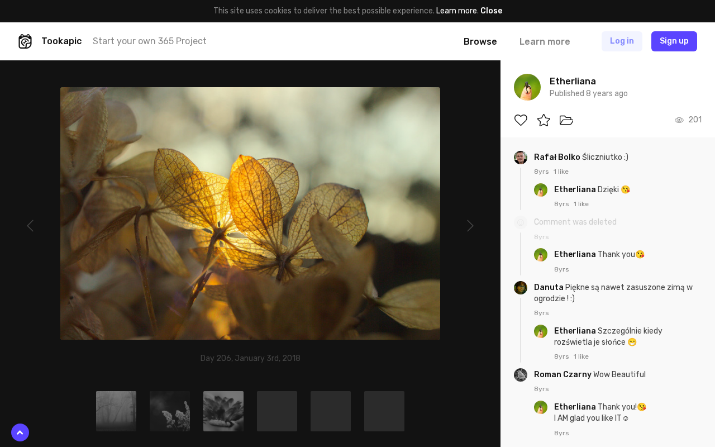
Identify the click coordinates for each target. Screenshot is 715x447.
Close (491, 11)
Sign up (674, 41)
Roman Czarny (563, 374)
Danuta (549, 287)
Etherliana (576, 189)
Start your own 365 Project (150, 41)
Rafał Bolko (558, 157)
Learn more (456, 11)
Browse (480, 41)
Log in (622, 41)
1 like (561, 171)
